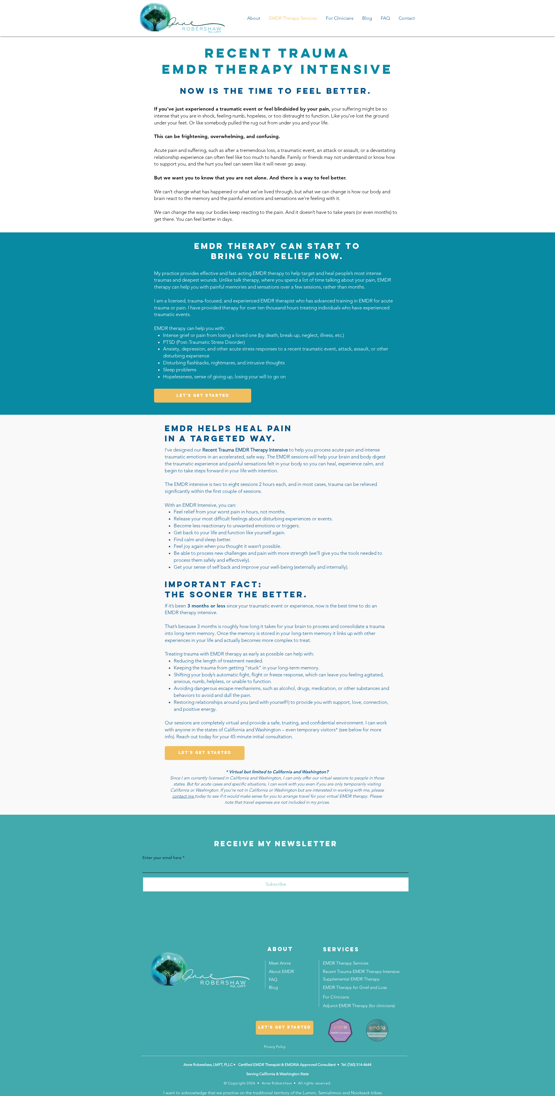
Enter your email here (162, 857)
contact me (183, 796)
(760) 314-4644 (359, 1064)
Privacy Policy (275, 1046)
